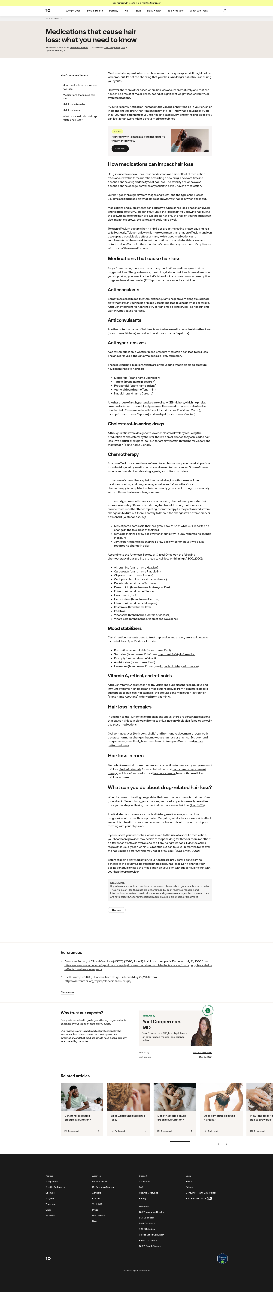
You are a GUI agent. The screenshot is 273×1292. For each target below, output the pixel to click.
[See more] (226, 1144)
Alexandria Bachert (202, 1052)
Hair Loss (55, 18)
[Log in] (225, 11)
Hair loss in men (72, 110)
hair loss (194, 240)
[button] (80, 75)
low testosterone (164, 773)
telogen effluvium (124, 211)
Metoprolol (121, 377)
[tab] (73, 10)
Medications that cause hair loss (79, 96)
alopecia (190, 182)
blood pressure (151, 406)
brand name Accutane (123, 696)
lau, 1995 (198, 805)
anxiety (180, 637)
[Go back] (219, 1144)
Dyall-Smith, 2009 (187, 851)
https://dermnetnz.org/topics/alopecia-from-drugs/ (97, 981)
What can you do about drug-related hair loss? (80, 118)
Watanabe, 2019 (134, 517)
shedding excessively (165, 114)
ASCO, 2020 (193, 558)
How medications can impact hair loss (80, 87)
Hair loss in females (74, 104)
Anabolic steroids (130, 769)
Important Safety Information (176, 654)
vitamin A (126, 685)
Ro (47, 18)
